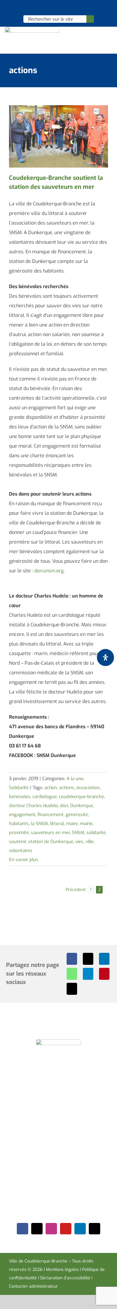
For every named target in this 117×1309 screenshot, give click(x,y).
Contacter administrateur (33, 1286)
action (50, 788)
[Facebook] (72, 958)
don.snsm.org (49, 571)
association (88, 788)
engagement (22, 815)
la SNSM (39, 824)
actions (66, 788)
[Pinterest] (104, 973)
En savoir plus (23, 860)
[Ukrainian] (66, 8)
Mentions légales (62, 1269)
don (64, 806)
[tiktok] (94, 1228)
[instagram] (51, 1228)
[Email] (72, 988)
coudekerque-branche (81, 797)
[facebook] (22, 1228)
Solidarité (18, 788)
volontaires (20, 851)
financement (51, 815)
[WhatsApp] (72, 973)
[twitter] (37, 1228)
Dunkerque (81, 806)
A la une (75, 779)
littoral (57, 824)
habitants (19, 824)
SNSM (78, 833)
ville (90, 842)
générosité (77, 815)
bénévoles (19, 797)
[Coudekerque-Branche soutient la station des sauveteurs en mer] (58, 136)
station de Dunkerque (50, 842)
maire (72, 824)
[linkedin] (80, 1228)
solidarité (96, 833)
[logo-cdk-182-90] (32, 29)
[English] (50, 8)
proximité (19, 833)
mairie (86, 824)
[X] (88, 958)
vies (79, 842)
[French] (58, 8)
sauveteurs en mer (50, 833)
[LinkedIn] (104, 958)
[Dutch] (42, 8)
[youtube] (65, 1228)
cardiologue (44, 797)
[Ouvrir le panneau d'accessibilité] (105, 657)
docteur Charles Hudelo (33, 806)
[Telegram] (88, 973)
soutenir (17, 842)
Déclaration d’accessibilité (65, 1278)
